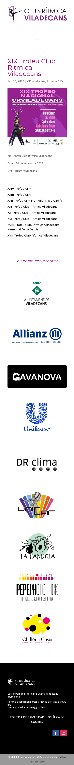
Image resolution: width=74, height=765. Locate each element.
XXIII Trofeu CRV (19, 194)
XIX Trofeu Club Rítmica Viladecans (32, 219)
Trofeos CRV (55, 81)
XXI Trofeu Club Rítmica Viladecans (32, 206)
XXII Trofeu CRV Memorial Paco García (34, 200)
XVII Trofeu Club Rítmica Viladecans (33, 235)
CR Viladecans (36, 81)
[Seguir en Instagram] (63, 733)
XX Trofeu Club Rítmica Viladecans (31, 213)
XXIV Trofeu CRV (19, 188)
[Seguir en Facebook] (55, 733)
